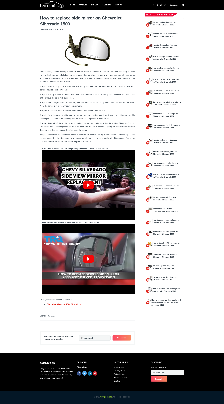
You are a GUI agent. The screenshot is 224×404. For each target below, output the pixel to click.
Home (72, 5)
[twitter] (84, 373)
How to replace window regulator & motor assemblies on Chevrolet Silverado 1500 (166, 302)
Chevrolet (44, 29)
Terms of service (120, 377)
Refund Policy (119, 374)
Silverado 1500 (56, 29)
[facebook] (79, 373)
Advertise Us (119, 367)
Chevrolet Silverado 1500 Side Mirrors (64, 304)
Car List (94, 5)
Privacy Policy (119, 371)
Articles (83, 5)
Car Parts (106, 5)
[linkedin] (90, 373)
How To (119, 5)
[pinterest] (95, 373)
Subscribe (174, 5)
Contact (117, 381)
